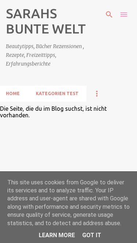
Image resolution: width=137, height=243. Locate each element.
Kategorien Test (57, 93)
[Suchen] (109, 14)
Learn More (57, 235)
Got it (91, 235)
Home (13, 93)
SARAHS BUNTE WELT (46, 21)
